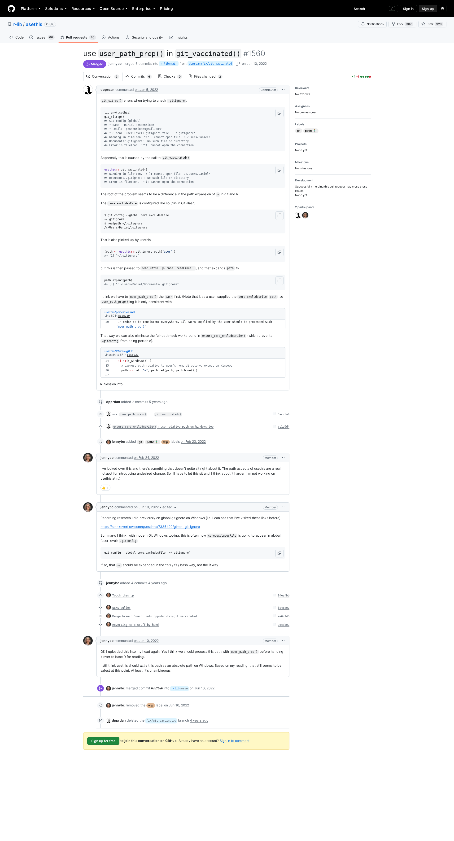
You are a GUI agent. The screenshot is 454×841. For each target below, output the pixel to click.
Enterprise (141, 8)
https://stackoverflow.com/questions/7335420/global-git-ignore (150, 527)
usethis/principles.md (120, 312)
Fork (404, 24)
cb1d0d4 (283, 426)
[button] (282, 89)
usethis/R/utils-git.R (119, 351)
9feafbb (283, 595)
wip (165, 442)
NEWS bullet (121, 607)
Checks (174, 76)
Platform (29, 8)
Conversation (107, 76)
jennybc (115, 63)
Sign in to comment (234, 741)
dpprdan (107, 90)
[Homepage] (11, 8)
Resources (81, 8)
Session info (113, 384)
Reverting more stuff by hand (135, 624)
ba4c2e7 (283, 607)
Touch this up (123, 595)
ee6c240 (283, 616)
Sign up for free (103, 741)
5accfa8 (283, 414)
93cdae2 (283, 624)
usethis (34, 24)
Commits (143, 76)
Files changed (210, 76)
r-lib (17, 24)
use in (146, 414)
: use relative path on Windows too (163, 426)
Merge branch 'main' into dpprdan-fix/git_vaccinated (154, 616)
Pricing (166, 8)
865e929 (124, 315)
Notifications (375, 24)
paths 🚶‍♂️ (152, 442)
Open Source (112, 8)
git (140, 442)
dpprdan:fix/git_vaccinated (210, 63)
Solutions (54, 8)
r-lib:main (169, 63)
